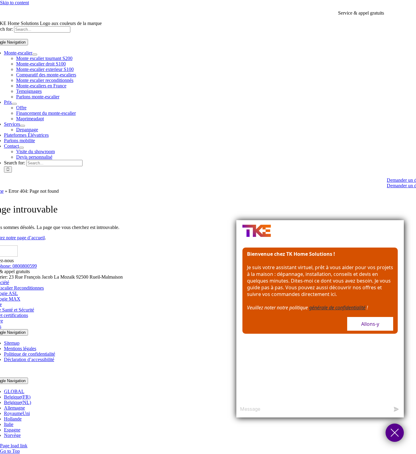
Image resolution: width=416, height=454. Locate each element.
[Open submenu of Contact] (21, 148)
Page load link (13, 445)
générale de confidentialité (337, 307)
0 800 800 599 (399, 13)
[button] (395, 433)
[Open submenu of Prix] (14, 104)
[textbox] (313, 409)
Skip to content (14, 2)
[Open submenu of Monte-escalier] (34, 54)
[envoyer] (396, 409)
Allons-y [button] (370, 324)
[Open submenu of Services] (22, 126)
